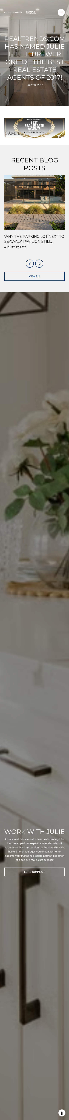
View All (34, 276)
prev (30, 264)
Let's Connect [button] (34, 871)
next (39, 264)
